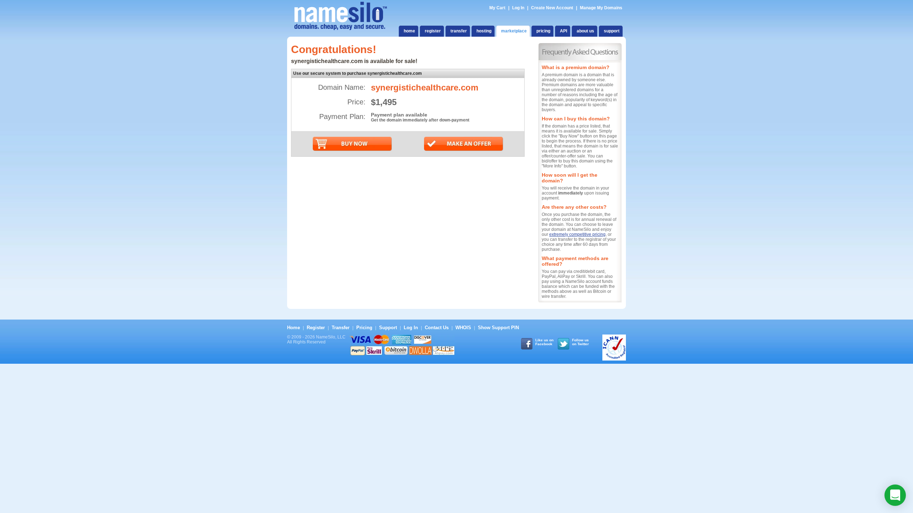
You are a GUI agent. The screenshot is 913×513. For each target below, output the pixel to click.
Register (316, 327)
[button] (895, 495)
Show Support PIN (498, 327)
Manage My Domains (601, 7)
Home (293, 327)
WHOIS (463, 327)
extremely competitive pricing (577, 234)
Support (388, 327)
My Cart (497, 7)
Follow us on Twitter (580, 342)
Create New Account (552, 7)
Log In (518, 7)
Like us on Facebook (544, 342)
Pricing (364, 327)
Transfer (341, 327)
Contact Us (437, 327)
